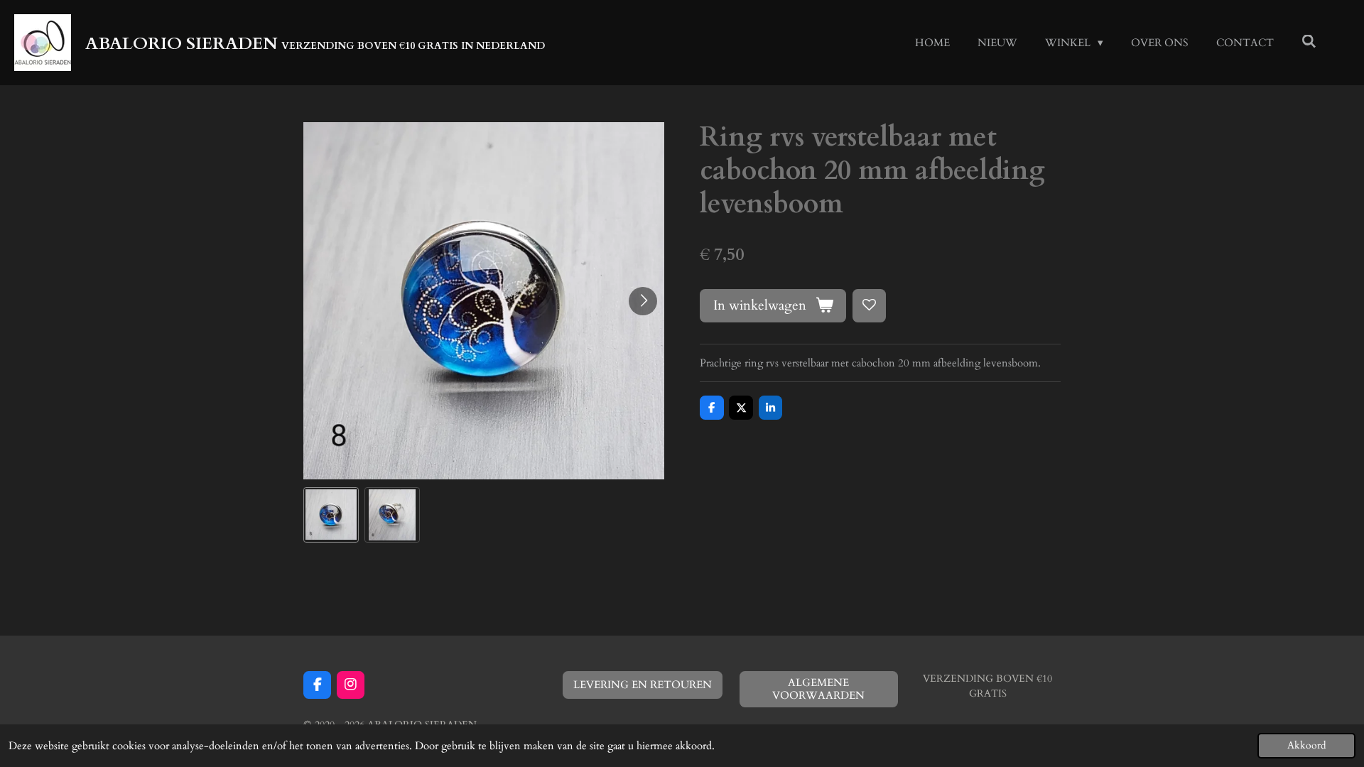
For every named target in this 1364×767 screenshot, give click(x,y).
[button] (331, 515)
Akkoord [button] (1306, 745)
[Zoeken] (1309, 42)
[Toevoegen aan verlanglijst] (869, 305)
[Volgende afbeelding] (643, 301)
